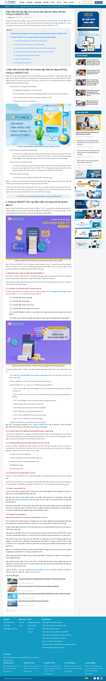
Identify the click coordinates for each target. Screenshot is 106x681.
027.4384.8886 (48, 673)
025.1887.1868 (69, 671)
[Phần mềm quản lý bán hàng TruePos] (88, 244)
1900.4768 (90, 3)
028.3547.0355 (28, 671)
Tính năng (29, 2)
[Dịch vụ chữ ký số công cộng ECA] (88, 224)
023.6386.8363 (89, 673)
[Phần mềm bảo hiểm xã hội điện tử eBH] (88, 184)
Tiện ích (65, 2)
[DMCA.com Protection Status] (88, 678)
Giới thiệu (22, 2)
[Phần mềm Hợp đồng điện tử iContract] (88, 214)
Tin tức (53, 2)
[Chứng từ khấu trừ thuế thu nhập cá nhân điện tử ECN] (88, 234)
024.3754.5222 (9, 660)
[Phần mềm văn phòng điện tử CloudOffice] (88, 204)
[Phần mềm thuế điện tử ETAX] (88, 194)
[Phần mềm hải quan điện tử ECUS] (88, 174)
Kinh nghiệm (37, 2)
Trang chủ (7, 6)
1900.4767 (89, 1)
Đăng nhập (99, 2)
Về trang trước (11, 610)
